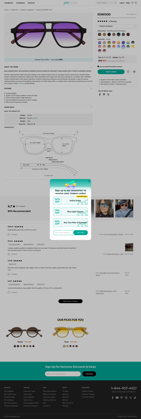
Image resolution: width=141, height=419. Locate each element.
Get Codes (80, 233)
